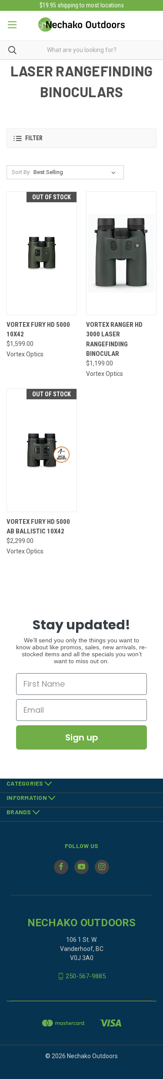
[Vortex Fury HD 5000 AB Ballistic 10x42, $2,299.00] (41, 450)
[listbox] (76, 172)
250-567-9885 (86, 976)
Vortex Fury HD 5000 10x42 (38, 330)
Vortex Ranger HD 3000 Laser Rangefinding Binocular (114, 339)
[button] (81, 138)
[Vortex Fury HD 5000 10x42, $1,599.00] (41, 253)
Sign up (81, 737)
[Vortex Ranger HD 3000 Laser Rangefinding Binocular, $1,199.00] (121, 253)
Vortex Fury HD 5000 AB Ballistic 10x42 (38, 527)
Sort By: (21, 172)
